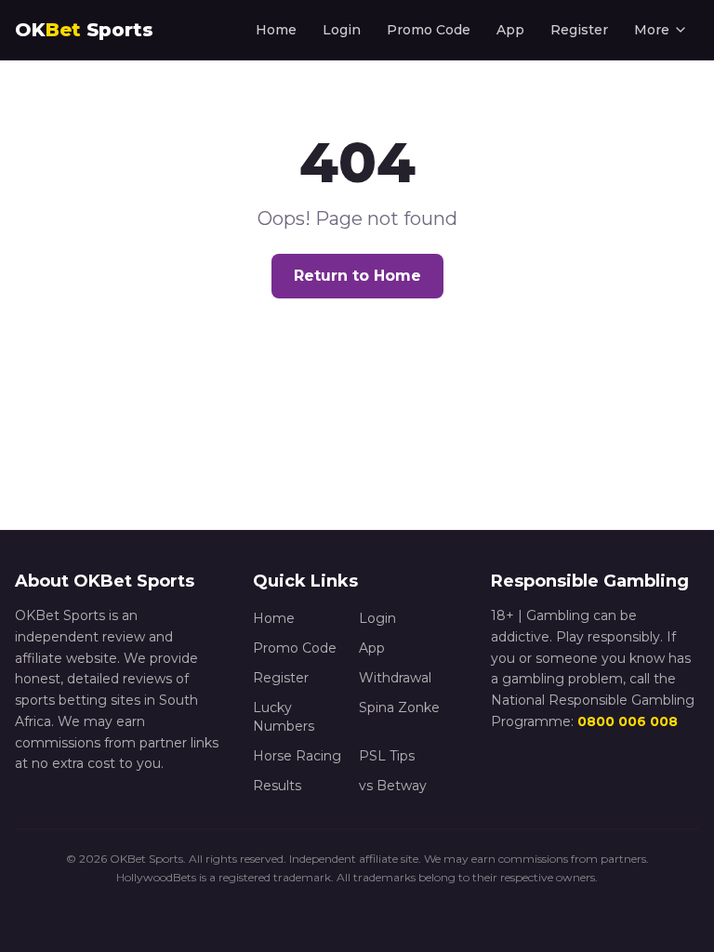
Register (579, 29)
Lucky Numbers (283, 716)
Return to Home (357, 275)
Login (342, 29)
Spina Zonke (399, 707)
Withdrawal (395, 677)
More (651, 29)
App (510, 29)
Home (276, 29)
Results (277, 785)
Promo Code (428, 29)
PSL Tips (387, 755)
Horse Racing (297, 755)
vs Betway (393, 785)
